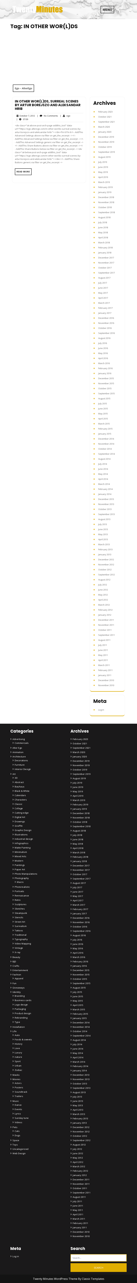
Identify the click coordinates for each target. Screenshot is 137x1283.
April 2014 (103, 478)
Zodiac (18, 1070)
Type (17, 1022)
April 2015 (103, 418)
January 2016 (104, 373)
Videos (18, 1122)
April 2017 (103, 297)
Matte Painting (22, 847)
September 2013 (106, 514)
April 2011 (103, 660)
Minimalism (21, 851)
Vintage (19, 947)
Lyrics (18, 1113)
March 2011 (104, 665)
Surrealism (21, 926)
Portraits (19, 891)
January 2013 (104, 554)
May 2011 (103, 655)
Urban (18, 1065)
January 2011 (104, 675)
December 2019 (106, 136)
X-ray (18, 952)
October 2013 (105, 509)
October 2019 (105, 146)
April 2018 (103, 237)
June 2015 (103, 408)
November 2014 (106, 443)
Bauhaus (20, 786)
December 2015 (106, 378)
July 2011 (102, 645)
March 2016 (104, 363)
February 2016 (105, 368)
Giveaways (19, 987)
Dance (18, 1104)
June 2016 (103, 348)
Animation (18, 752)
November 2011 (106, 624)
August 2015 (104, 398)
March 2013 (104, 544)
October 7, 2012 (26, 116)
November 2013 (106, 504)
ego (65, 115)
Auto (17, 1035)
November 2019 (106, 141)
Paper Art (20, 869)
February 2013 (105, 549)
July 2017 (102, 282)
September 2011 (106, 634)
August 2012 (104, 579)
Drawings (20, 821)
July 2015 (102, 403)
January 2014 (104, 494)
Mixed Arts (20, 856)
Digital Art (20, 817)
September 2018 (106, 212)
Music (16, 1101)
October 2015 (105, 388)
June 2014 (103, 468)
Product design (23, 1013)
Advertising (19, 739)
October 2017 (105, 267)
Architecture (19, 756)
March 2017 (104, 302)
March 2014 (104, 484)
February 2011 (105, 670)
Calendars (20, 795)
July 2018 (102, 222)
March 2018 (104, 242)
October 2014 (105, 448)
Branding (20, 995)
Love (17, 1048)
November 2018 (106, 202)
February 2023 (105, 111)
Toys (15, 1144)
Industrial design (24, 838)
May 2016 (103, 353)
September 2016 (106, 333)
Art (14, 774)
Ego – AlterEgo (23, 88)
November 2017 (106, 262)
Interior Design (23, 769)
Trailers (19, 1096)
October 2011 (105, 629)
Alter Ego (17, 747)
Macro (20, 882)
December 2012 (106, 559)
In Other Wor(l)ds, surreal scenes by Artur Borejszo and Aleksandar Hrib (48, 105)
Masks (16, 1074)
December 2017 (106, 257)
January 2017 (104, 312)
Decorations (21, 760)
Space (16, 1140)
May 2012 (103, 594)
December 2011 (106, 619)
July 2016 (102, 343)
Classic (18, 804)
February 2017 (105, 307)
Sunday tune (22, 1117)
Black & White (22, 790)
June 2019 (103, 167)
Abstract (19, 782)
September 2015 (106, 393)
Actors (18, 1083)
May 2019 (103, 172)
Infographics (21, 843)
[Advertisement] (68, 59)
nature (18, 1056)
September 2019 (106, 151)
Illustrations (21, 834)
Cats (17, 1131)
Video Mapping (23, 943)
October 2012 (105, 569)
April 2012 (103, 599)
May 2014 (103, 473)
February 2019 (105, 187)
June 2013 (103, 529)
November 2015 (106, 383)
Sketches (20, 908)
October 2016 (105, 328)
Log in (101, 709)
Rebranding (21, 1017)
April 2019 (103, 177)
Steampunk (21, 913)
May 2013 (103, 534)
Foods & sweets (23, 1039)
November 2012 (106, 564)
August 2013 (104, 519)
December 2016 (106, 317)
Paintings (20, 865)
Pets (15, 1127)
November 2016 (106, 323)
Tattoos (19, 930)
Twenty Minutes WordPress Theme (55, 1279)
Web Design (19, 1153)
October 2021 (105, 116)
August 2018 (104, 217)
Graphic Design (23, 830)
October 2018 (105, 207)
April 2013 (103, 539)
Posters (19, 1087)
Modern (19, 860)
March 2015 (104, 423)
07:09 (22, 119)
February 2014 (105, 489)
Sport (18, 1061)
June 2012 (103, 589)
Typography (21, 939)
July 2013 (102, 524)
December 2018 (106, 197)
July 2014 (102, 463)
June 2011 (103, 650)
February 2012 (105, 609)
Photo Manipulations (26, 873)
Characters (21, 799)
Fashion (17, 974)
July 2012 (102, 584)
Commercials (22, 742)
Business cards (23, 1000)
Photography (22, 878)
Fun (15, 983)
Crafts (16, 965)
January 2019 (104, 192)
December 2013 (106, 499)
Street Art (20, 921)
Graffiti (19, 825)
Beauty (16, 957)
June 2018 (103, 227)
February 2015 (105, 428)
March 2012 (104, 604)
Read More (23, 171)
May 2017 (103, 292)
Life (15, 1031)
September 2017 (106, 272)
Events (18, 1109)
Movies (16, 1079)
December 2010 (106, 680)
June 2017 (103, 287)
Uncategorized (21, 1149)
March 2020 (104, 126)
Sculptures (20, 904)
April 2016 (103, 358)
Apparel (19, 978)
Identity (17, 992)
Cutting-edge (22, 812)
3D (16, 777)
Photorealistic (22, 886)
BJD (14, 961)
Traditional (21, 934)
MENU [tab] (107, 10)
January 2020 (104, 131)
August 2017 (104, 277)
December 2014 (106, 438)
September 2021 (106, 121)
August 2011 (104, 640)
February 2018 (105, 247)
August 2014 (104, 458)
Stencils (19, 917)
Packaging (20, 1008)
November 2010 (106, 685)
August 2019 (104, 156)
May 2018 (103, 232)
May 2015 (103, 413)
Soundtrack (21, 1091)
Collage (19, 808)
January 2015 (104, 433)
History (19, 1043)
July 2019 (102, 162)
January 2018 (104, 252)
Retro (18, 899)
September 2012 (106, 574)
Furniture (20, 764)
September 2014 (106, 453)
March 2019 (104, 182)
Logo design (21, 1004)
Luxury (18, 1052)
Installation (19, 1026)
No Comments (47, 116)
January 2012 (104, 614)
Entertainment (20, 970)
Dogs (17, 1135)
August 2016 (104, 338)
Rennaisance (22, 895)
